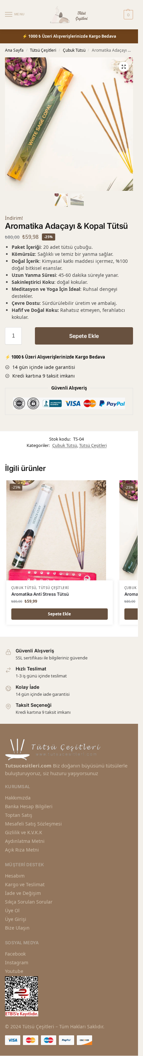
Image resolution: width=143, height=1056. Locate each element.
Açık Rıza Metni (22, 850)
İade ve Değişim (23, 893)
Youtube (14, 971)
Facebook (15, 954)
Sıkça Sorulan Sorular (29, 902)
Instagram (16, 962)
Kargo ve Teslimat (25, 884)
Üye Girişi (15, 919)
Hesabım (15, 876)
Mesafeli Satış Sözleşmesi (33, 824)
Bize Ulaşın (17, 928)
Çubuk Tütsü (74, 50)
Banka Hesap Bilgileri (29, 806)
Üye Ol (12, 910)
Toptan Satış (18, 815)
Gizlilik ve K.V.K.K (23, 832)
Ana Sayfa (14, 50)
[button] (124, 67)
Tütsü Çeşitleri (43, 50)
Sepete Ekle (84, 336)
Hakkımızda (18, 798)
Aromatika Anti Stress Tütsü (40, 594)
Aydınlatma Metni (25, 841)
